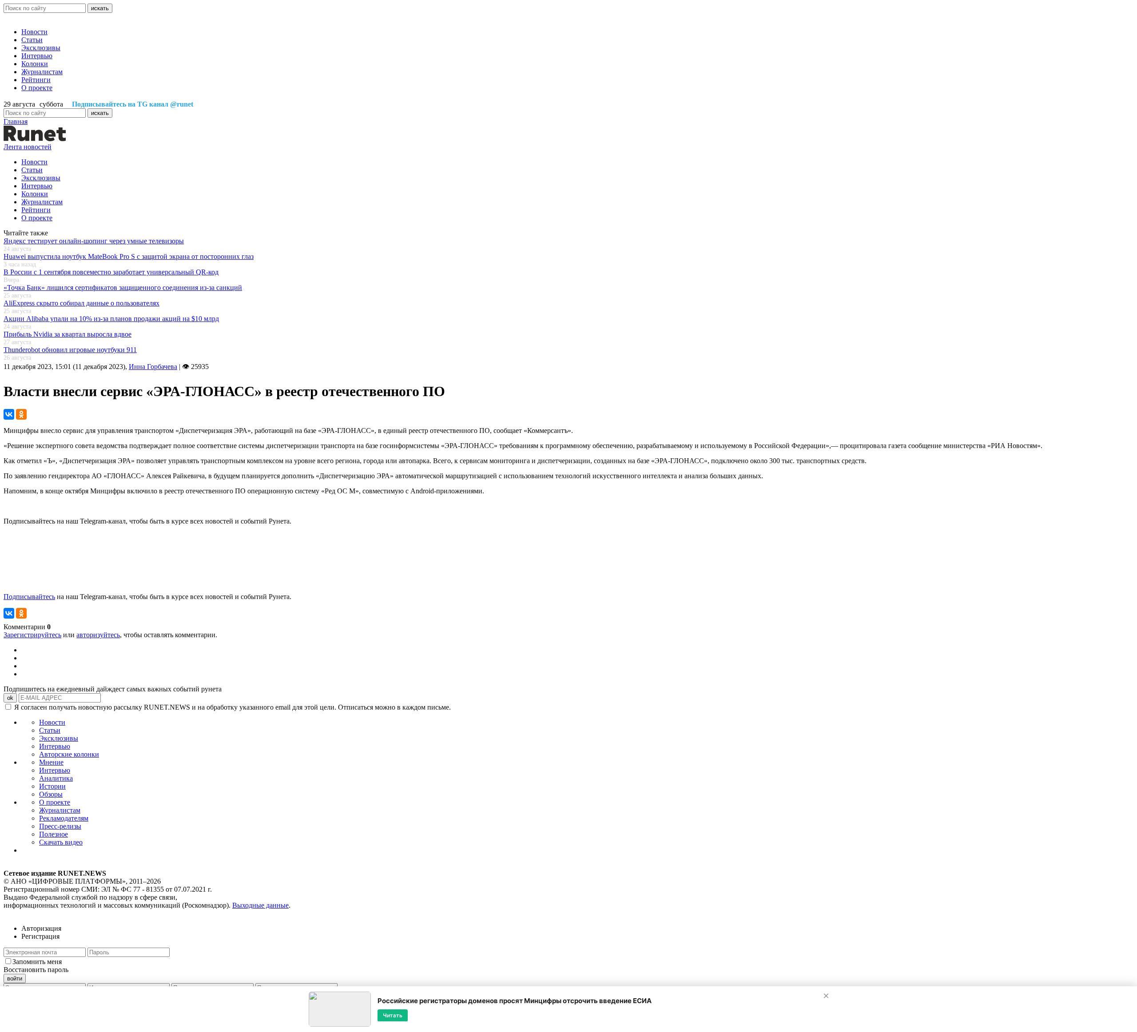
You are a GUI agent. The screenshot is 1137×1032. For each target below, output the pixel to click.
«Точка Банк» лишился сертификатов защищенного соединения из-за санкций (123, 287)
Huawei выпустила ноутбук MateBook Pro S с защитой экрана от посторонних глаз (129, 256)
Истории (52, 786)
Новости (34, 32)
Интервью (36, 56)
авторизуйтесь (98, 635)
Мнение (51, 762)
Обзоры (51, 794)
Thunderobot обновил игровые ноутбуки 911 (70, 349)
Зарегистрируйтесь (32, 635)
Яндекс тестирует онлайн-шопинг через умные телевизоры (94, 241)
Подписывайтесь (29, 596)
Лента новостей (28, 147)
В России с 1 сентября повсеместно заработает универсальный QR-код (111, 272)
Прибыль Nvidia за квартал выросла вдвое (67, 334)
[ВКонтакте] (9, 414)
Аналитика (56, 778)
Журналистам (42, 71)
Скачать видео (61, 842)
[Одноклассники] (21, 414)
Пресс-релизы (60, 826)
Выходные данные (260, 905)
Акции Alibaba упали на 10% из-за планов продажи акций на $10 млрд (111, 318)
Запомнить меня (37, 961)
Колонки (34, 63)
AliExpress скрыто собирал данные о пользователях (81, 303)
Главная (16, 121)
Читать (392, 1015)
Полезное (53, 834)
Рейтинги (36, 79)
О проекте (36, 87)
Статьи (32, 40)
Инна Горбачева (153, 366)
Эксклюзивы (40, 48)
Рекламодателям (63, 818)
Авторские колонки (69, 754)
